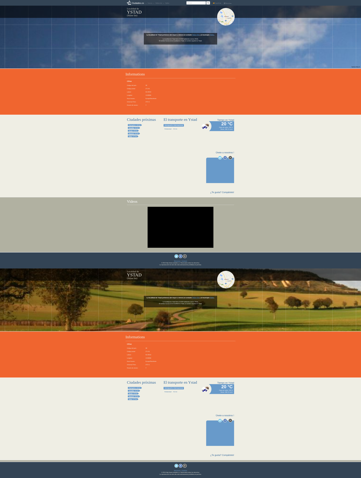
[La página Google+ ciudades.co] (230, 158)
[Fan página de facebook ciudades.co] (225, 158)
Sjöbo (212, 35)
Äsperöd (131, 133)
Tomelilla (131, 128)
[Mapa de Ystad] (226, 17)
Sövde (131, 130)
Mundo (227, 3)
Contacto (184, 261)
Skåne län (195, 35)
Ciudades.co (138, 3)
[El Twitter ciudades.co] (220, 158)
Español (217, 3)
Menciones (177, 261)
